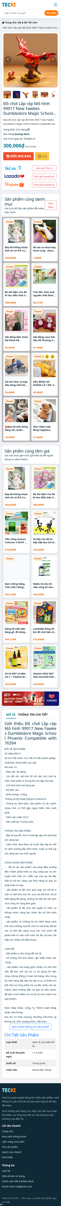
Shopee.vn (29, 138)
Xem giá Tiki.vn (44, 168)
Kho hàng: (9, 134)
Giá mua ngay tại (12, 138)
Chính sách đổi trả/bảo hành (18, 1181)
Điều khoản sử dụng (13, 1176)
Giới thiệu (7, 1157)
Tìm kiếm (51, 12)
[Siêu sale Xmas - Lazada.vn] (30, 698)
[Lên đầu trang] (1, 1204)
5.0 (44, 156)
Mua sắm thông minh (14, 1136)
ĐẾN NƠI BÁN (20, 156)
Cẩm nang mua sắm (13, 1141)
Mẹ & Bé (22, 22)
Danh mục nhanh (11, 1152)
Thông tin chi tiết (33, 714)
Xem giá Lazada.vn (44, 176)
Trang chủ (10, 22)
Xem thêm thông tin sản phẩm (30, 1027)
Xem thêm (51, 205)
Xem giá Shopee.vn (44, 184)
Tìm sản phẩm (10, 1146)
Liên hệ (6, 1170)
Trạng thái (8, 129)
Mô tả (10, 714)
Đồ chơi (33, 22)
